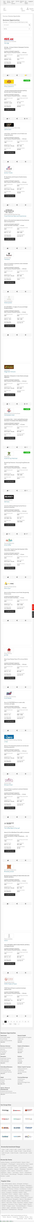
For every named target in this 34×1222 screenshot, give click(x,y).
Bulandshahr (29, 1187)
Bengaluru (22, 1185)
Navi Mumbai (25, 1201)
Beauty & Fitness (5, 1068)
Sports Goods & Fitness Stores (8, 1093)
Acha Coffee (7, 545)
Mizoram (29, 1169)
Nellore (3, 1202)
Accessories (21, 1058)
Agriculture (20, 1051)
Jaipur (20, 1194)
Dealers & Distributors (23, 1046)
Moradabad (28, 1199)
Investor (30, 1)
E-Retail (2, 1082)
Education (20, 1049)
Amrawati (19, 1183)
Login (32, 10)
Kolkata (8, 1197)
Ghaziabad (28, 1190)
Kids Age (6, 43)
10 (3, 1024)
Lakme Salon (7, 129)
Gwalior (20, 1192)
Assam (23, 1162)
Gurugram (8, 1192)
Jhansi (16, 1195)
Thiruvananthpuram (21, 1206)
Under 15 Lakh (18, 1151)
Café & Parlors (21, 1079)
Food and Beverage (23, 1077)
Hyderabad (4, 1194)
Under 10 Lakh (9, 1151)
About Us (9, 1217)
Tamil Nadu (15, 1172)
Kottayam (16, 1197)
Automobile (20, 1048)
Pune (16, 1204)
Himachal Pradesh (12, 1165)
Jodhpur (21, 1195)
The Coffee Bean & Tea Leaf (12, 828)
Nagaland (3, 1171)
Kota (12, 1197)
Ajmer (14, 1183)
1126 (15, 1024)
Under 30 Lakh (15, 1153)
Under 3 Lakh (21, 1149)
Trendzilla (7, 259)
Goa (27, 1164)
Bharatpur (28, 1185)
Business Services (5, 1046)
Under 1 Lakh (5, 1149)
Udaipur (4, 1207)
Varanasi (19, 1207)
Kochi (3, 1197)
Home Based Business (6, 1067)
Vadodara (13, 1207)
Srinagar (8, 1206)
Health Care (20, 1039)
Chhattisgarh (11, 1164)
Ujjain (8, 1207)
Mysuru (9, 1201)
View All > (3, 1042)
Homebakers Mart (9, 415)
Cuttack (29, 1189)
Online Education (5, 1061)
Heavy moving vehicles (6, 1040)
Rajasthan (3, 1172)
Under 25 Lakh (5, 1153)
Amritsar (25, 1183)
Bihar (28, 1162)
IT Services (3, 1052)
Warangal (20, 1209)
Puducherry (11, 1204)
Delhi (8, 1171)
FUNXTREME (7, 698)
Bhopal (9, 1187)
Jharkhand (3, 1167)
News (31, 1217)
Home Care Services (6, 1070)
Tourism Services (22, 1072)
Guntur (3, 1192)
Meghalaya (23, 1169)
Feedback (21, 1217)
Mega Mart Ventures (9, 372)
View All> (20, 1063)
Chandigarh (4, 1164)
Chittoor (16, 1189)
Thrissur (30, 1206)
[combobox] (17, 25)
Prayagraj (4, 1204)
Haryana (4, 1165)
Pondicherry (19, 1171)
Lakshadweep (23, 1167)
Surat (13, 1206)
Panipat (26, 1202)
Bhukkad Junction (9, 871)
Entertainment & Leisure (6, 1091)
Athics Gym (7, 588)
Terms (25, 1218)
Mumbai (4, 1201)
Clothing (20, 1060)
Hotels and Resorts (22, 1068)
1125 (10, 1024)
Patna (30, 1202)
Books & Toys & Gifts (6, 1079)
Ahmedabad (8, 1183)
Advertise (17, 1)
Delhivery (6, 502)
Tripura (21, 1172)
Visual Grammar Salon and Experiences (15, 216)
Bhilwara (4, 1187)
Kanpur (26, 1195)
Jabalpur (15, 1194)
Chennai (11, 1189)
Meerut (21, 1199)
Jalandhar (25, 1194)
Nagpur (14, 1201)
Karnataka (10, 1167)
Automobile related (5, 1037)
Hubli (25, 1192)
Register (31, 8)
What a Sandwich (9, 86)
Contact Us (15, 1217)
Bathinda (16, 1185)
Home (4, 1217)
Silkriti (6, 940)
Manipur (16, 1169)
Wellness (20, 1040)
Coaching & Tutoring (6, 1058)
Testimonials (20, 1218)
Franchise (5, 16)
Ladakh (8, 1176)
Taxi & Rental (21, 1070)
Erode (9, 1190)
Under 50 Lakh (24, 1153)
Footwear (20, 1061)
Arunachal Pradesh (16, 1162)
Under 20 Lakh (27, 1151)
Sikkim (9, 1172)
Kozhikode (23, 1197)
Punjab (26, 1171)
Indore (10, 1194)
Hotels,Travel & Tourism (24, 1067)
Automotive (4, 1035)
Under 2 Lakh (13, 1149)
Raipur (20, 1204)
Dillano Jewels (8, 303)
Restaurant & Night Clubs (24, 1082)
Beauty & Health (22, 1035)
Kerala (16, 1167)
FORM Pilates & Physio (10, 984)
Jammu (3, 1195)
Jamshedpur (10, 1195)
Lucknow (29, 1197)
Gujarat (31, 1164)
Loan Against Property (26, 2)
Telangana (20, 1174)
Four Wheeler (4, 1039)
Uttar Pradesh (4, 1174)
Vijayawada (4, 1209)
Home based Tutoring (6, 1072)
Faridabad (14, 1190)
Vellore (24, 1207)
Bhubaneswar (15, 1187)
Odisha (13, 1171)
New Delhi (9, 1202)
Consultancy (4, 1051)
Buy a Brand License (4, 2)
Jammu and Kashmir (23, 1165)
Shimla (3, 1206)
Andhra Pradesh (5, 1162)
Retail (2, 1077)
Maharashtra (9, 1169)
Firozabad (21, 1190)
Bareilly (11, 1185)
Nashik (18, 1201)
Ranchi (29, 1204)
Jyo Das (6, 655)
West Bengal (12, 1174)
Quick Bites (20, 1080)
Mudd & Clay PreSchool (10, 458)
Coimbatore (23, 1189)
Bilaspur (22, 1187)
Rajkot (24, 1204)
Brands (27, 1217)
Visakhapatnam (13, 1209)
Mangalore (15, 1199)
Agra (3, 1183)
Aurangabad (5, 1185)
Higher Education (5, 1060)
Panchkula (20, 1202)
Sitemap (30, 1218)
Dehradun (4, 1190)
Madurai (9, 1199)
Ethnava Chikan (8, 785)
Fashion (20, 1056)
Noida (14, 1202)
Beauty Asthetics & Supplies (24, 1037)
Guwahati (15, 1192)
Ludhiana (4, 1199)
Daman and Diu (21, 1164)
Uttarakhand (28, 1172)
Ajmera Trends (8, 173)
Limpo (6, 741)
